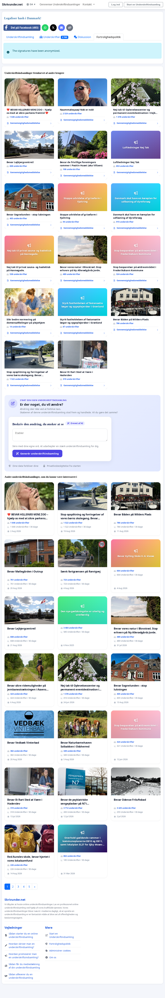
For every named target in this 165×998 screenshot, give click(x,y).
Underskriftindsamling (20, 37)
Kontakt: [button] (88, 4)
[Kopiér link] (69, 27)
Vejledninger (13, 927)
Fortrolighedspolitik (109, 37)
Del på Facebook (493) (24, 27)
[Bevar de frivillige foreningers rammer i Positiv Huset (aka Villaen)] (82, 155)
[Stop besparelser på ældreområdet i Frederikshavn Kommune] (135, 260)
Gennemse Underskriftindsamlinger (60, 4)
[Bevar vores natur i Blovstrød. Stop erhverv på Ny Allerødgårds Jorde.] (82, 260)
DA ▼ (33, 4)
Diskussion (84, 37)
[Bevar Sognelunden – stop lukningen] (29, 206)
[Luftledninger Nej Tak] (135, 153)
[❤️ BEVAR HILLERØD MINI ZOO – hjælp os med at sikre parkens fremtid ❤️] (29, 102)
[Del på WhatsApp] (45, 27)
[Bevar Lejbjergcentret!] (29, 153)
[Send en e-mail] (61, 27)
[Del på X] (53, 27)
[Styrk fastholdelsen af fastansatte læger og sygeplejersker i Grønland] (82, 312)
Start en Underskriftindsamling (143, 4)
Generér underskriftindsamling (39, 453)
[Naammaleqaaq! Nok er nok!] (82, 101)
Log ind (115, 4)
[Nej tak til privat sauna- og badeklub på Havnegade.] (29, 260)
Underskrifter (55, 37)
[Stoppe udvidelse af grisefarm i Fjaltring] (82, 207)
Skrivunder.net (12, 4)
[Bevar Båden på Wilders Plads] (135, 310)
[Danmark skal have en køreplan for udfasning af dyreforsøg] (135, 207)
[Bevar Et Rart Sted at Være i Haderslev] (82, 365)
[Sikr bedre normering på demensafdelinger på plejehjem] (29, 312)
